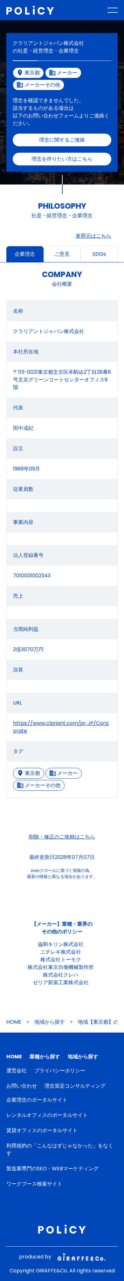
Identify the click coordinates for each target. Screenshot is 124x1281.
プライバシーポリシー (59, 1070)
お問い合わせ (21, 1086)
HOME (13, 1022)
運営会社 (16, 1070)
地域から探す (49, 1022)
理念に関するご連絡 (62, 139)
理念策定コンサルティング (75, 1086)
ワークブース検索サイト (34, 1183)
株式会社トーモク (60, 959)
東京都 (32, 773)
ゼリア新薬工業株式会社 (61, 982)
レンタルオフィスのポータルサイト (47, 1115)
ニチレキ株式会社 (60, 952)
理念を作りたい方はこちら (62, 159)
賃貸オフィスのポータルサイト (42, 1130)
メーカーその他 (42, 785)
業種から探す (45, 1056)
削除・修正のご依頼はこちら (62, 836)
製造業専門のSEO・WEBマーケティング (52, 1168)
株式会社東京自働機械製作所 (61, 967)
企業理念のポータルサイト (36, 1099)
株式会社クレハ (61, 974)
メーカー (67, 773)
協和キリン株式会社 (61, 944)
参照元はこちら (93, 236)
